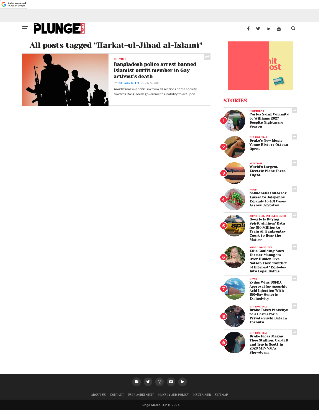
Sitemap (221, 394)
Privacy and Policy (173, 394)
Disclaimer (202, 394)
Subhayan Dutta (128, 83)
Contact (117, 394)
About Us (98, 394)
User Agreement (141, 394)
